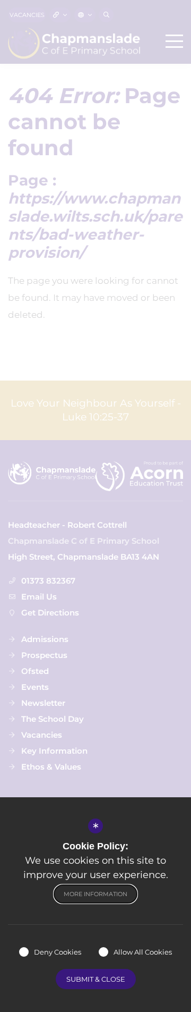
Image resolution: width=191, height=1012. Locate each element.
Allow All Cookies (143, 952)
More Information (95, 894)
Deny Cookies (57, 952)
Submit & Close (95, 979)
